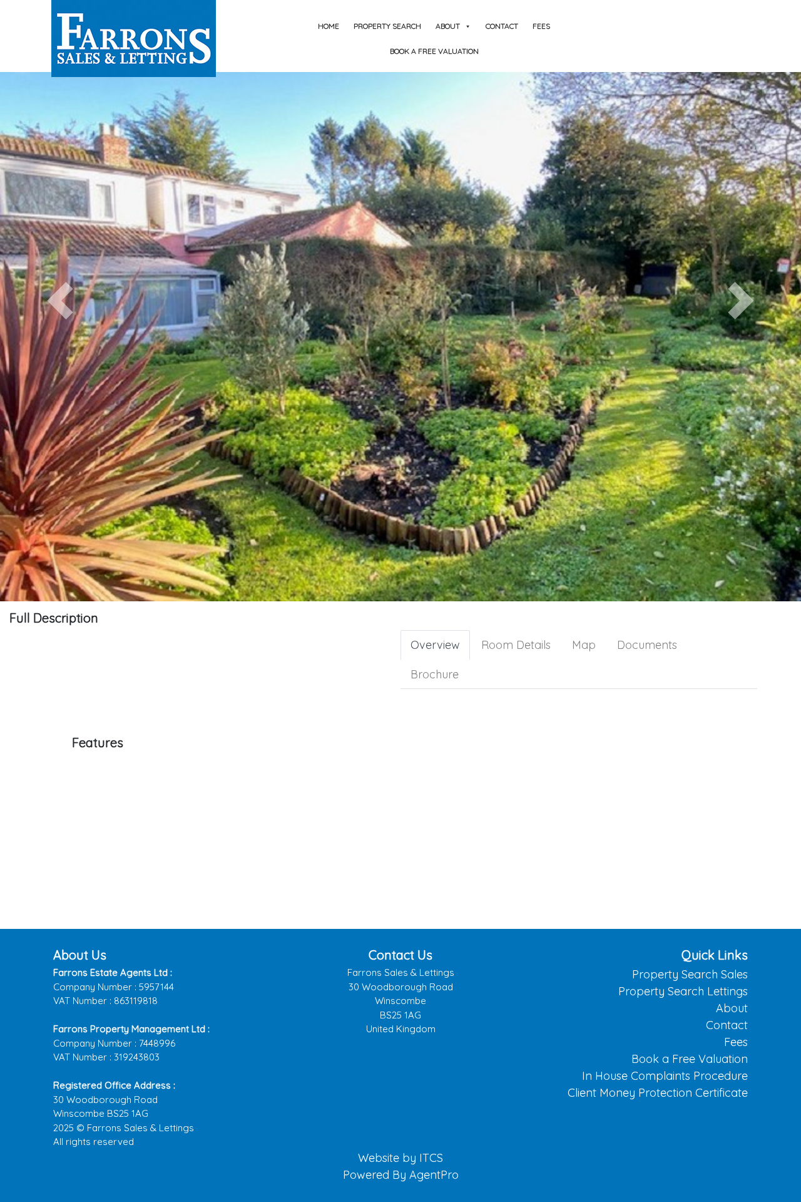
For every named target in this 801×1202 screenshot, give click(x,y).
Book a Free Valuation (689, 1059)
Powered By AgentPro (401, 1175)
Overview (435, 645)
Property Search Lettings (683, 991)
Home (328, 26)
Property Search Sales (690, 974)
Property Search (387, 26)
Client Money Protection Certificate (658, 1092)
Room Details (516, 645)
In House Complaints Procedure (665, 1076)
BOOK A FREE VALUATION (434, 51)
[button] (60, 300)
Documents (647, 645)
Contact (502, 26)
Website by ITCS (400, 1158)
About (448, 26)
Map (584, 645)
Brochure (435, 674)
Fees (541, 26)
